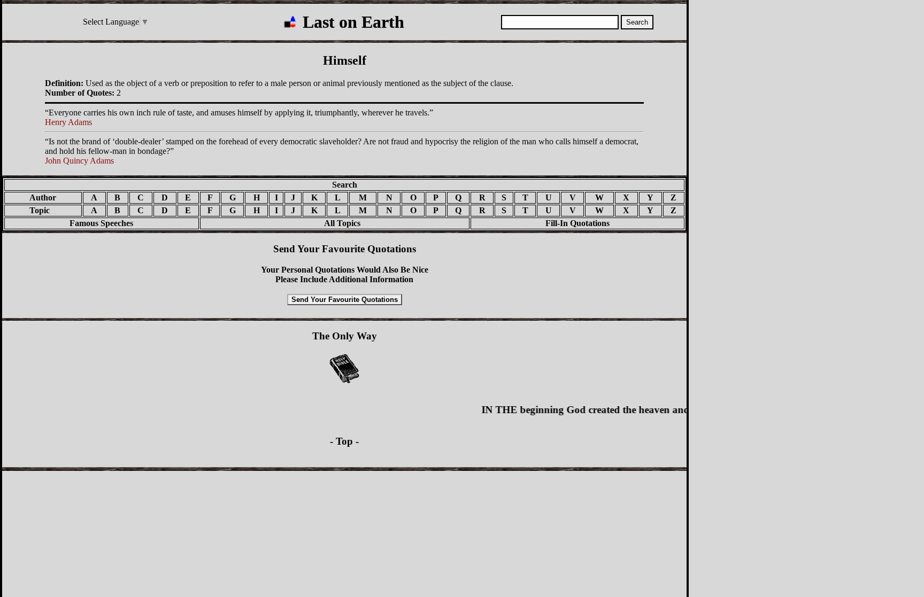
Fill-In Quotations (577, 223)
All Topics (334, 223)
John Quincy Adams (79, 160)
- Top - (344, 441)
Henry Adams (68, 122)
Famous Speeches (101, 223)
